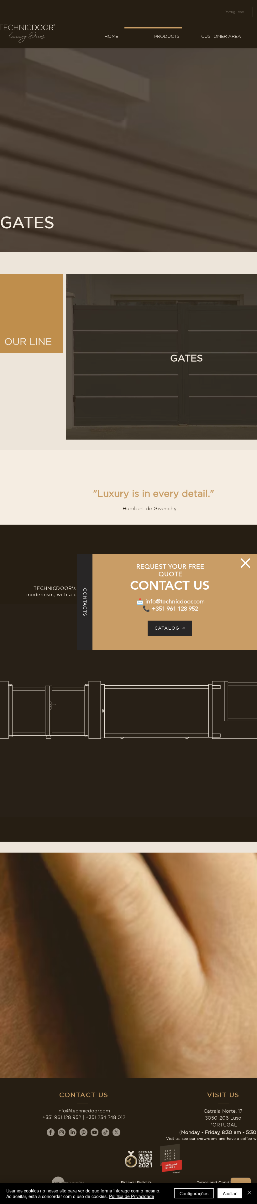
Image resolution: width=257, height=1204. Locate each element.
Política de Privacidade (131, 1196)
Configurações (194, 1193)
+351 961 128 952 (175, 608)
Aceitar (230, 1193)
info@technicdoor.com (175, 601)
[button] (245, 563)
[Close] (249, 1193)
